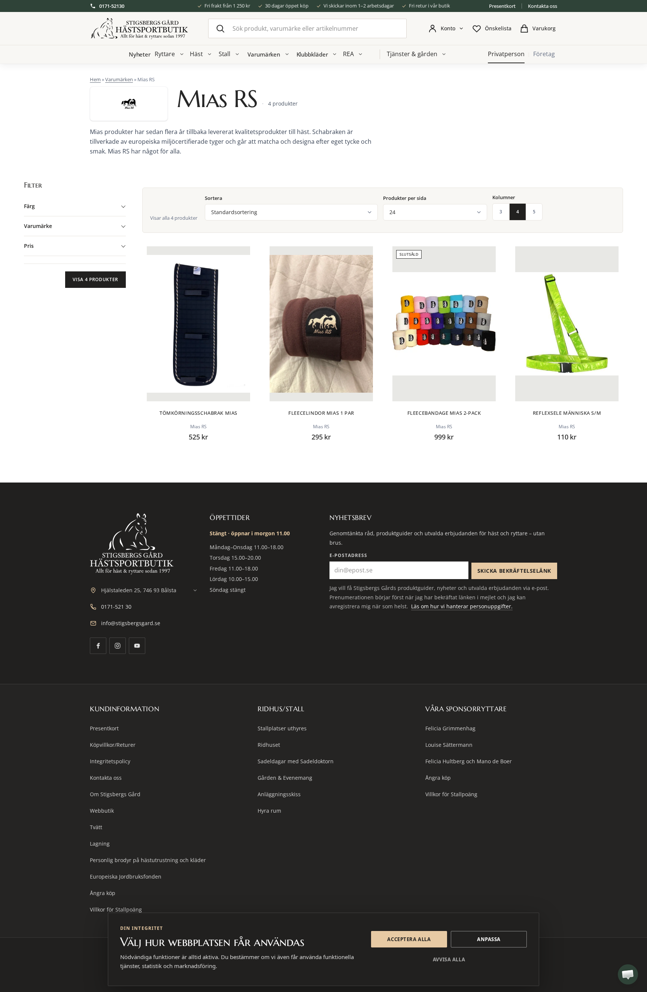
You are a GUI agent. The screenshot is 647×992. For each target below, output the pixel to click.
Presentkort (502, 6)
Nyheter (140, 54)
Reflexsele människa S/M (567, 413)
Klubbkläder (312, 54)
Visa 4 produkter (95, 279)
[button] (628, 974)
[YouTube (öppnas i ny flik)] (137, 646)
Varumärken (263, 54)
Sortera (213, 198)
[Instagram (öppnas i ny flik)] (117, 646)
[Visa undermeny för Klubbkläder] (334, 54)
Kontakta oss (542, 6)
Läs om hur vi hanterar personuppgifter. (462, 606)
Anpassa (489, 939)
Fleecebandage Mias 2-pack (444, 413)
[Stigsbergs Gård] (139, 29)
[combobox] (307, 28)
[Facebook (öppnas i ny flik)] (98, 646)
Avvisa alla (449, 959)
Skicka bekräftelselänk (514, 570)
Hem (95, 79)
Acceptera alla (409, 939)
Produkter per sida (404, 198)
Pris (29, 245)
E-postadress (348, 555)
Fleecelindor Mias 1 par (321, 413)
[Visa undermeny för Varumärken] (287, 54)
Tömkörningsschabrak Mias (198, 413)
